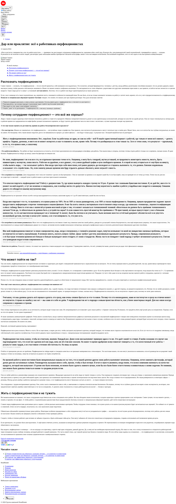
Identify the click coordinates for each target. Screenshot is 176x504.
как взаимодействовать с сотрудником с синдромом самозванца (42, 253)
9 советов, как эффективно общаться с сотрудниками (23, 459)
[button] (3, 28)
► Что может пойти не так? (16, 73)
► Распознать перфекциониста (18, 68)
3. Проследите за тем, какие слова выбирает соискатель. (19, 106)
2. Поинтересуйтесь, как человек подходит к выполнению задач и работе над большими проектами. (33, 104)
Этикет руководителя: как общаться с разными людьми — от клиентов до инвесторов (35, 455)
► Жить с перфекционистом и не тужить (21, 75)
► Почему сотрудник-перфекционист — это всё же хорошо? (28, 70)
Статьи (7, 39)
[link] (4, 21)
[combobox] (9, 498)
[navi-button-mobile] (3, 35)
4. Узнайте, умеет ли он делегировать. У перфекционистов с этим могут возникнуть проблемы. (31, 108)
